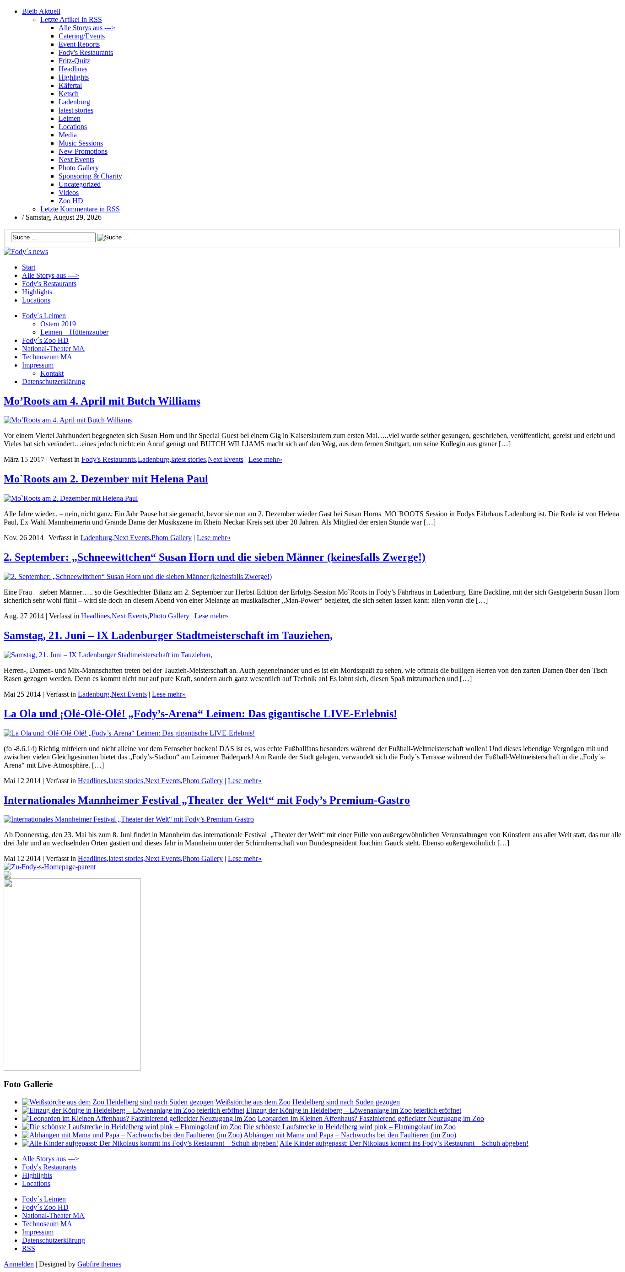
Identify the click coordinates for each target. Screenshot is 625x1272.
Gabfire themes (99, 1264)
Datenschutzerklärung (53, 381)
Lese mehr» (265, 459)
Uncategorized (80, 184)
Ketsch (69, 93)
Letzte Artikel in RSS (71, 19)
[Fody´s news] (26, 251)
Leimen (70, 118)
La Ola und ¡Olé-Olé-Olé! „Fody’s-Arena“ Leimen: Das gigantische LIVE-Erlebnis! (200, 714)
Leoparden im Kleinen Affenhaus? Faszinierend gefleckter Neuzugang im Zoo (371, 1118)
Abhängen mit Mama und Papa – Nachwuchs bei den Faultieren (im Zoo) (349, 1135)
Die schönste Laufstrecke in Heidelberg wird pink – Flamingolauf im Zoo (349, 1127)
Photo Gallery (79, 168)
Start (28, 267)
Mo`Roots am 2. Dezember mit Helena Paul (106, 479)
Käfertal (70, 85)
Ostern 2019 (58, 324)
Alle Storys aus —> (50, 275)
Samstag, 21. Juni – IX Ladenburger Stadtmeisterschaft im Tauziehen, (168, 635)
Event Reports (79, 44)
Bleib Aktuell (41, 11)
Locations (73, 126)
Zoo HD (71, 201)
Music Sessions (81, 143)
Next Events (76, 159)
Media (68, 135)
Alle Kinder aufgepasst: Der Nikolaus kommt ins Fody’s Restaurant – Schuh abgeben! (404, 1143)
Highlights (74, 77)
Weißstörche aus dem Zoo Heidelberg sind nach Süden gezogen (308, 1102)
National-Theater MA (53, 348)
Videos (69, 192)
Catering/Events (82, 36)
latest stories (76, 110)
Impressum (38, 365)
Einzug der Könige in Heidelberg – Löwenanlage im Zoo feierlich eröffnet (353, 1110)
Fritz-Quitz (74, 61)
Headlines (73, 69)
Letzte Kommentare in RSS (80, 209)
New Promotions (83, 151)
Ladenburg (74, 102)
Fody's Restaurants (86, 52)
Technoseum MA (47, 357)
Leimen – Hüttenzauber (74, 332)
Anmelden (19, 1264)
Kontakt (52, 373)
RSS (28, 1248)
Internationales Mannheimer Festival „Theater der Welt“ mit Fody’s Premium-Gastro (207, 800)
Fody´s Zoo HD (45, 340)
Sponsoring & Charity (90, 176)
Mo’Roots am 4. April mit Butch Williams (102, 401)
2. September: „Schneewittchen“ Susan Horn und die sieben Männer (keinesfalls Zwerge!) (215, 557)
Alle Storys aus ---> (87, 28)
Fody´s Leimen (44, 315)
